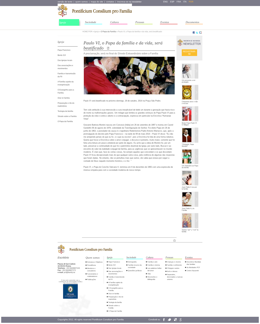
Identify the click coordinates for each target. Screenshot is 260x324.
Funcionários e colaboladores (92, 275)
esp (172, 1)
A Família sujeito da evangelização (115, 284)
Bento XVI (62, 55)
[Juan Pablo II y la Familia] (190, 199)
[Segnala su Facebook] (194, 33)
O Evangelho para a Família (115, 289)
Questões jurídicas (135, 270)
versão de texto (65, 1)
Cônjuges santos (173, 268)
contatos (110, 1)
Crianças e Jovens (174, 262)
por (191, 1)
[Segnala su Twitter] (197, 33)
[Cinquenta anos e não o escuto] (190, 93)
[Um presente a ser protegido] (190, 71)
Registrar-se (189, 52)
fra (179, 1)
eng (165, 1)
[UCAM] (70, 298)
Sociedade (90, 22)
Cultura (114, 22)
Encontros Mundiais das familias (194, 263)
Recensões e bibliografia (152, 278)
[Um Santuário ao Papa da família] (190, 157)
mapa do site (97, 1)
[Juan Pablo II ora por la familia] (190, 178)
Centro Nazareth (193, 270)
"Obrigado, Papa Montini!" (188, 145)
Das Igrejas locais (65, 60)
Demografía (132, 262)
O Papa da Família (108, 32)
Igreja (62, 22)
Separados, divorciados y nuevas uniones (175, 277)
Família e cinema (153, 265)
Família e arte (152, 262)
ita (184, 1)
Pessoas (139, 22)
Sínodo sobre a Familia (67, 116)
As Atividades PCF (193, 267)
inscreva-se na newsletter (129, 1)
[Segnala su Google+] (200, 33)
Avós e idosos (172, 271)
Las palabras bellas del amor (154, 269)
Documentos (192, 22)
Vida (149, 274)
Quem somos (93, 257)
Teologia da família (65, 111)
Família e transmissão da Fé (116, 278)
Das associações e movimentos (115, 272)
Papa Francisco (64, 50)
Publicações (91, 279)
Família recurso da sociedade (135, 266)
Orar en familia (64, 98)
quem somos (81, 1)
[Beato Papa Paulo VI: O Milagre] (190, 114)
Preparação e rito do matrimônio (115, 298)
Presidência (91, 265)
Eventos (164, 22)
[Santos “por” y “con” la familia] (190, 221)
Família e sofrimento (174, 265)
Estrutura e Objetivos (95, 262)
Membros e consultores (91, 269)
